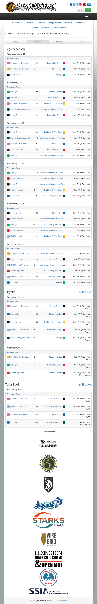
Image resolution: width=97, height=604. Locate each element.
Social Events (59, 27)
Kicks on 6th (57, 69)
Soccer (35, 27)
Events (41, 22)
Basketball (17, 22)
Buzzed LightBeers (54, 63)
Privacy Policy (61, 600)
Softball (45, 27)
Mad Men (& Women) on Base (51, 109)
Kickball (68, 22)
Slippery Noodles (55, 91)
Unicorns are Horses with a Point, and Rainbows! (28, 63)
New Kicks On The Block (19, 69)
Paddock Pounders (55, 97)
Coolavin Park (14, 58)
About (16, 42)
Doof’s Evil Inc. (15, 74)
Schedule (37, 42)
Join (88, 10)
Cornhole (30, 22)
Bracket (86, 292)
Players (81, 42)
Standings (59, 42)
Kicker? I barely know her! (20, 109)
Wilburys (58, 74)
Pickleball (80, 22)
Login (81, 10)
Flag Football (55, 22)
